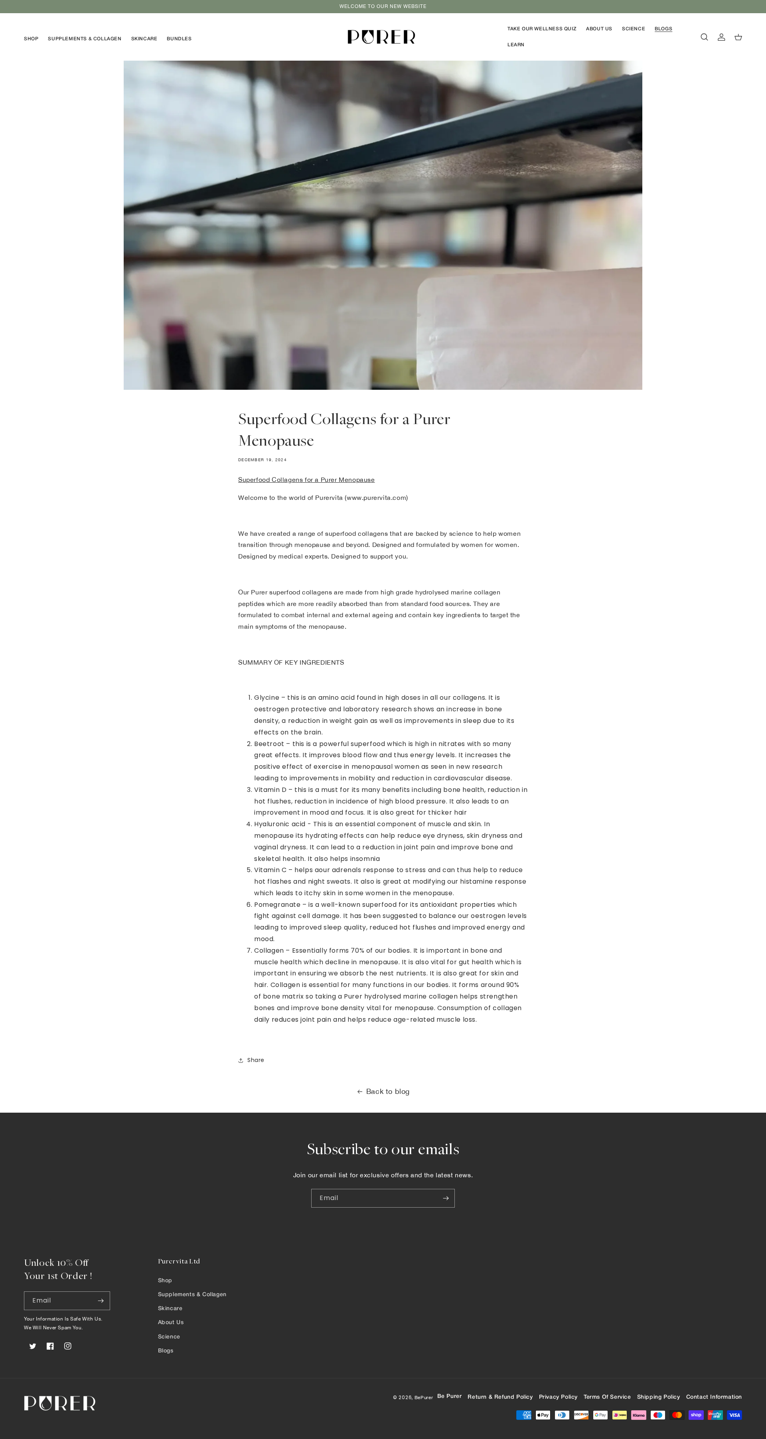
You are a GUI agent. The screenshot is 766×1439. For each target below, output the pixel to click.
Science (169, 1337)
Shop (165, 1280)
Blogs (166, 1351)
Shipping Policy (658, 1397)
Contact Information (714, 1397)
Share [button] (256, 1060)
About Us (171, 1322)
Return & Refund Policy (500, 1397)
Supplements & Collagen (192, 1294)
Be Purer (449, 1396)
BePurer (424, 1397)
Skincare (170, 1308)
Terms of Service (607, 1397)
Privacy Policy (558, 1397)
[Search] (704, 37)
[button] (31, 39)
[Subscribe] (445, 1198)
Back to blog (388, 1091)
